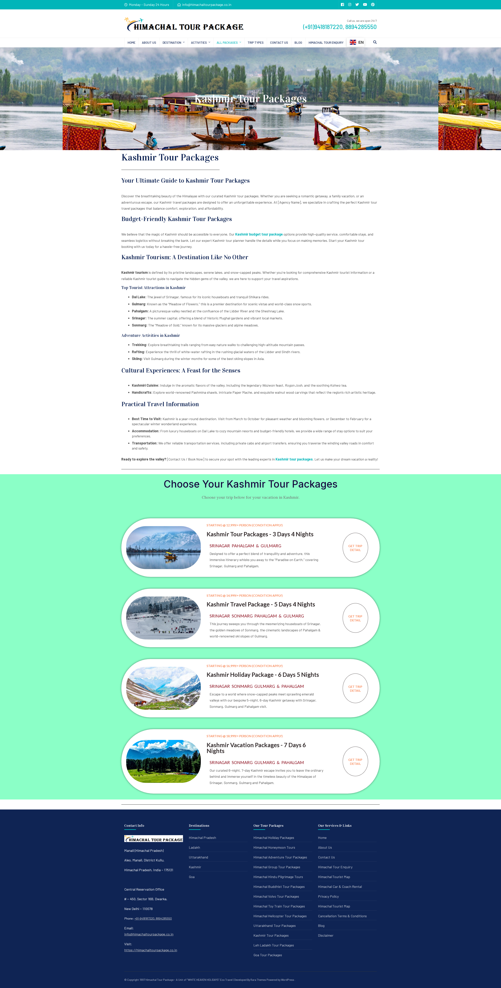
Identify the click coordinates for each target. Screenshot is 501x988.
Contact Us (279, 42)
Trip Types (256, 42)
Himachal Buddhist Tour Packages (279, 886)
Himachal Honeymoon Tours (274, 847)
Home (131, 42)
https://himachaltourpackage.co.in (150, 950)
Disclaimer (325, 935)
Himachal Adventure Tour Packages (280, 857)
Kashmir (195, 867)
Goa (192, 877)
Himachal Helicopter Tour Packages (280, 916)
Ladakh (194, 847)
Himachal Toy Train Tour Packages (279, 906)
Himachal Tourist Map (334, 877)
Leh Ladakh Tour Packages (273, 945)
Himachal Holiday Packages (273, 837)
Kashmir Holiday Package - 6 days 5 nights (263, 674)
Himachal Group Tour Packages (276, 867)
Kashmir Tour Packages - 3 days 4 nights (260, 534)
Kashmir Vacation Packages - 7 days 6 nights (256, 747)
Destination (172, 42)
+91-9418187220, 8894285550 (153, 918)
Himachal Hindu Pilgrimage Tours (278, 877)
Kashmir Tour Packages (271, 935)
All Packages (227, 42)
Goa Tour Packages (267, 955)
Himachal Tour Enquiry (326, 42)
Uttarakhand (198, 857)
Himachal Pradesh (202, 837)
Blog (298, 42)
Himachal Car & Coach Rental (340, 886)
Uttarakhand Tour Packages (274, 925)
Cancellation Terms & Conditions (342, 916)
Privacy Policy (328, 896)
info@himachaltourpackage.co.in (148, 934)
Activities (199, 42)
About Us (149, 42)
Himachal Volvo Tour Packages (276, 896)
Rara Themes (258, 979)
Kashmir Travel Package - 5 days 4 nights (261, 604)
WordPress (287, 979)
